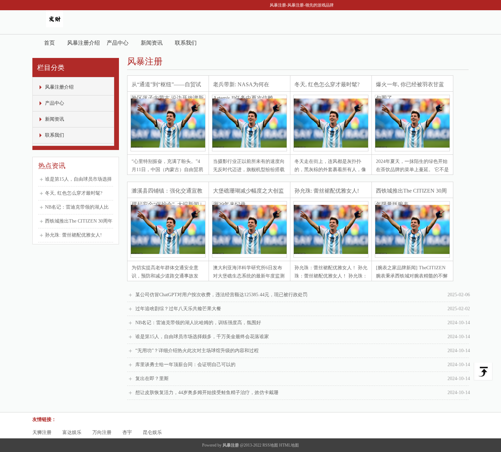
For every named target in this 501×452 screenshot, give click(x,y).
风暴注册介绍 (83, 43)
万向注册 (101, 432)
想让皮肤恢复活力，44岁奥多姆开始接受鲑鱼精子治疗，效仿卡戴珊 (302, 392)
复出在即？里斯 (302, 378)
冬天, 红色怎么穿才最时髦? (73, 193)
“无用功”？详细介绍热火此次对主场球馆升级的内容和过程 (302, 350)
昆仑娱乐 (152, 432)
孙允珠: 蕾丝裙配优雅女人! (73, 235)
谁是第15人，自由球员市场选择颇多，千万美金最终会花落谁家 (302, 336)
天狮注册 (41, 432)
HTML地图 (289, 445)
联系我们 (186, 43)
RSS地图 (270, 445)
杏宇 (127, 432)
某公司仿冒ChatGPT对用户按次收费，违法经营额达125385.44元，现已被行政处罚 (302, 294)
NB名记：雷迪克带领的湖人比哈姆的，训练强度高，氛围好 (302, 322)
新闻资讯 (152, 43)
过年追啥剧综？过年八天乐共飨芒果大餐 (302, 308)
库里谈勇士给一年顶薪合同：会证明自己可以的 (302, 364)
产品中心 (117, 43)
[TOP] (483, 371)
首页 (49, 43)
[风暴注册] (54, 25)
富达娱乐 (71, 432)
